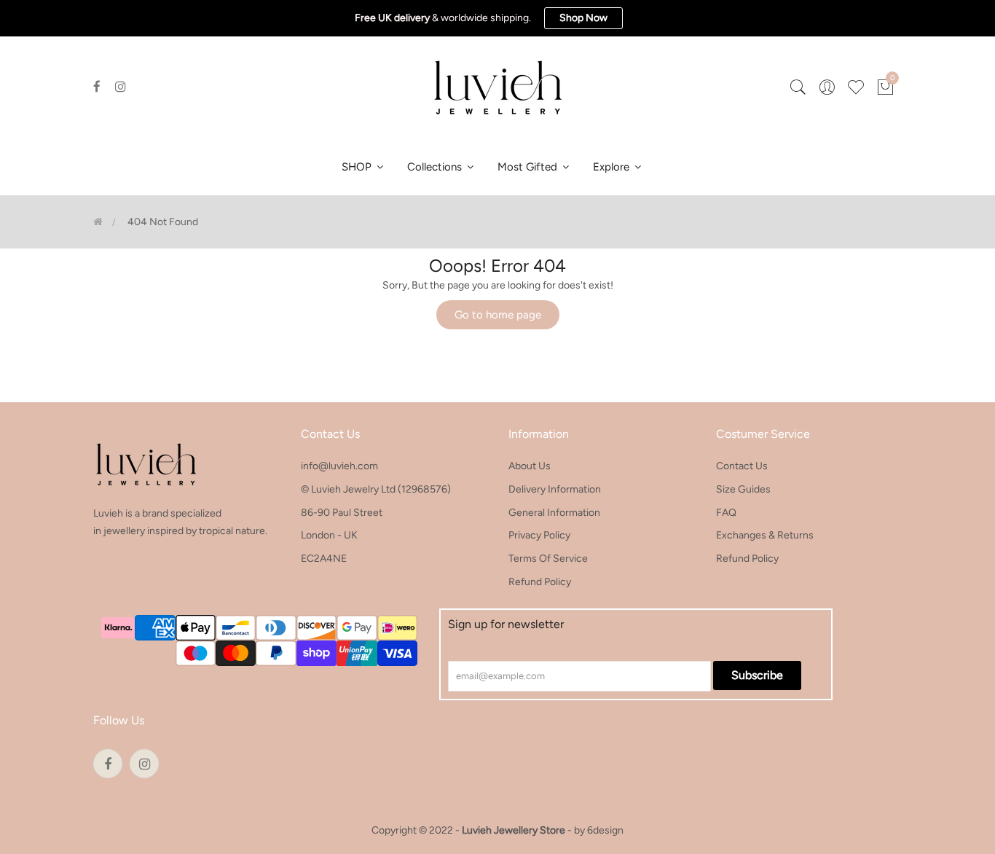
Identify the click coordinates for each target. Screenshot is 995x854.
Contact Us (742, 466)
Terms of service (548, 558)
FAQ (726, 512)
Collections (436, 166)
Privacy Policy (539, 535)
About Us (529, 466)
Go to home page (498, 314)
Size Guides (743, 489)
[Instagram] (120, 86)
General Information (554, 512)
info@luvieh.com (339, 466)
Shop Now (583, 18)
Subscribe (757, 675)
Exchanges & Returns (765, 535)
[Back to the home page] (98, 221)
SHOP (358, 166)
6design (605, 830)
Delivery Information (554, 489)
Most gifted (529, 166)
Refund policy (539, 582)
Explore (612, 166)
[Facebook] (97, 86)
